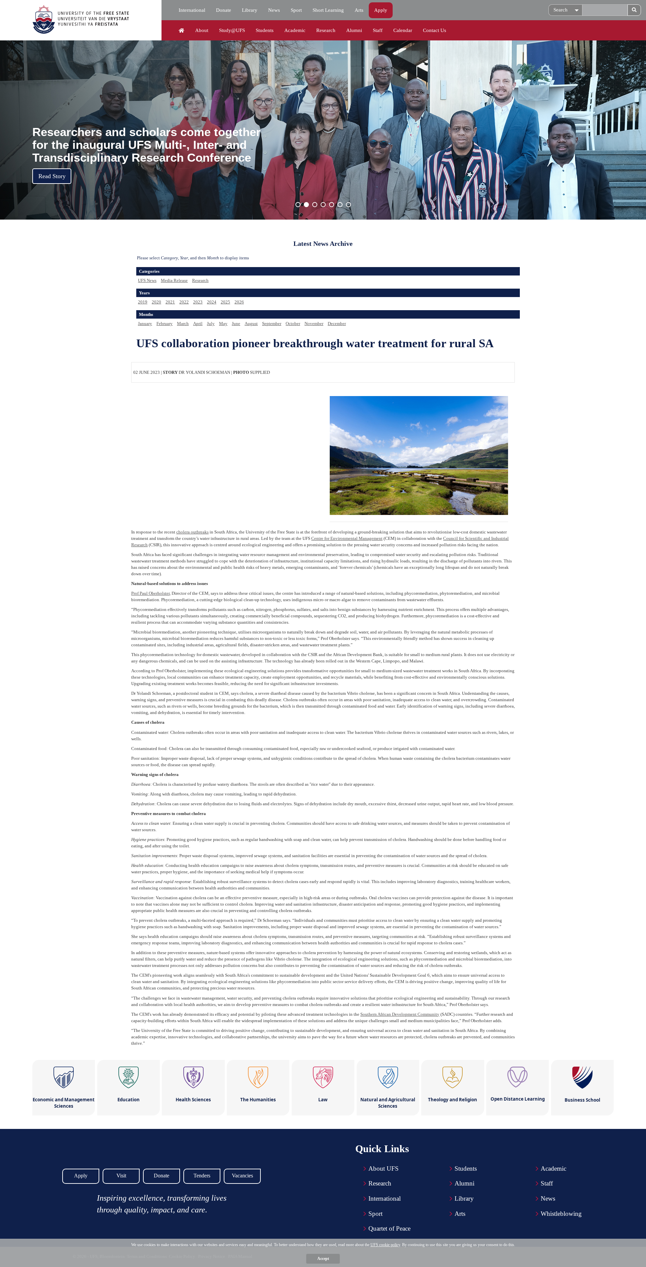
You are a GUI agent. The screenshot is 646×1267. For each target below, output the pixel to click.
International (192, 10)
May (223, 323)
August (251, 323)
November (313, 323)
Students (265, 30)
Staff (378, 30)
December (337, 323)
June (236, 323)
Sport (296, 10)
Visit (121, 1175)
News (274, 10)
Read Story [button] (52, 176)
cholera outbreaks (192, 531)
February (164, 323)
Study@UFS (232, 30)
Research (325, 30)
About (201, 30)
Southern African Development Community (399, 1014)
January (145, 323)
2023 (198, 301)
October (293, 323)
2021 (170, 301)
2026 (239, 301)
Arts (359, 10)
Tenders (201, 1175)
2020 (156, 301)
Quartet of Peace (389, 1228)
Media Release (174, 280)
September (271, 323)
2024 (211, 301)
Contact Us (434, 30)
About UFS (383, 1168)
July (211, 323)
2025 (225, 301)
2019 (142, 301)
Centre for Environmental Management (347, 538)
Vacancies (242, 1175)
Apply (380, 10)
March (183, 323)
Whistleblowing (561, 1213)
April (198, 323)
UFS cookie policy (385, 1244)
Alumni (354, 30)
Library (249, 10)
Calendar (402, 30)
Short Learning (328, 10)
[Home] (181, 31)
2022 (184, 301)
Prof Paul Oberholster (150, 593)
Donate (223, 10)
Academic (295, 30)
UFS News (147, 280)
